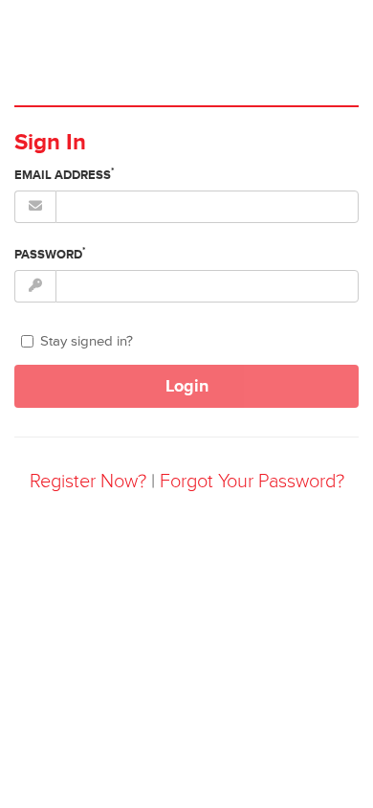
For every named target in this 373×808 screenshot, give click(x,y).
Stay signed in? (86, 341)
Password (50, 253)
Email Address (64, 174)
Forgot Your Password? (252, 481)
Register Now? (88, 481)
